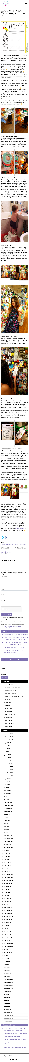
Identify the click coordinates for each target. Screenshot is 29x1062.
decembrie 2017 (8, 943)
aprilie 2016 (7, 1003)
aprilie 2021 (7, 826)
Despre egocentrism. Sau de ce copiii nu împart (7, 551)
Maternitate (7, 702)
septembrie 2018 (8, 919)
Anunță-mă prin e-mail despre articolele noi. (14, 622)
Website (3, 600)
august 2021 (7, 814)
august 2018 (7, 922)
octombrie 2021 (8, 808)
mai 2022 (6, 788)
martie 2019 (7, 901)
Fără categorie (8, 699)
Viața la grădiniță (9, 723)
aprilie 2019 (7, 898)
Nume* (3, 663)
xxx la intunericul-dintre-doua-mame (15, 1033)
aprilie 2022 (7, 791)
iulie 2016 (6, 994)
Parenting (7, 705)
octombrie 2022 (8, 773)
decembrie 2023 (8, 734)
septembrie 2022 (8, 776)
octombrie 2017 (8, 949)
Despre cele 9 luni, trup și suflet (13, 688)
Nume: (3, 589)
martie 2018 (7, 934)
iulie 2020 (7, 853)
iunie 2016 (7, 997)
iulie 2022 (7, 782)
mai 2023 (6, 752)
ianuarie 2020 (8, 871)
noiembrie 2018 (8, 913)
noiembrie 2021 (8, 805)
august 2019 (7, 886)
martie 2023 (7, 758)
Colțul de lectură (9, 685)
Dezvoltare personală (10, 691)
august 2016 (7, 991)
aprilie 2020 (7, 862)
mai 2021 (6, 823)
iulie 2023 (7, 746)
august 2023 (7, 743)
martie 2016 (7, 1006)
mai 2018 (6, 928)
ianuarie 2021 (8, 835)
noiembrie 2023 (8, 737)
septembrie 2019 (8, 883)
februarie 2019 (8, 904)
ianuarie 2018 (8, 940)
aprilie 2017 (7, 967)
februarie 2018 (8, 937)
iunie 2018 (7, 925)
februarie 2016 (8, 1009)
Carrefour (9, 93)
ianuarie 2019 (8, 907)
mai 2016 (6, 1000)
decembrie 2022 (8, 767)
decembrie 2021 (8, 802)
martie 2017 (7, 970)
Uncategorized (8, 717)
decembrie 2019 (8, 874)
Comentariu (4, 576)
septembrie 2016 (8, 988)
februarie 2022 (8, 797)
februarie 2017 (8, 973)
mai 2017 (6, 964)
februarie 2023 (8, 761)
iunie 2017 (7, 961)
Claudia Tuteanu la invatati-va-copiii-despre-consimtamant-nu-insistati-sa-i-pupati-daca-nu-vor (16, 1041)
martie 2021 (7, 829)
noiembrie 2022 (8, 770)
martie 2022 (7, 794)
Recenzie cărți (8, 708)
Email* (3, 668)
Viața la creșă (8, 720)
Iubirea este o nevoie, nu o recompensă (15, 647)
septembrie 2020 (8, 847)
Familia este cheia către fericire (13, 697)
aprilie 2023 (7, 755)
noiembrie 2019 (8, 877)
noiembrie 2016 (8, 982)
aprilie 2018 (7, 931)
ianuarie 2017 (8, 976)
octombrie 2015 (8, 1021)
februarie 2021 (8, 832)
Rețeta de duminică (9, 714)
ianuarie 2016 (8, 1012)
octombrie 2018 (8, 916)
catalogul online (19, 528)
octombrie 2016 (8, 985)
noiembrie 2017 (8, 946)
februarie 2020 (8, 868)
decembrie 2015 (8, 1015)
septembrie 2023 (8, 740)
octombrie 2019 (8, 880)
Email (3, 595)
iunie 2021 (7, 820)
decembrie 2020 (8, 838)
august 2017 (7, 955)
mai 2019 (6, 895)
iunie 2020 (7, 856)
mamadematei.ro (20, 1056)
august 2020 (7, 850)
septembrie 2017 (8, 952)
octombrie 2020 (8, 844)
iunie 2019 (7, 892)
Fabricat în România (10, 694)
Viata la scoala (8, 726)
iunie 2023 (7, 749)
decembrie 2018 (8, 910)
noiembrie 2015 (8, 1018)
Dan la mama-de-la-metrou (12, 1036)
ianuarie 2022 (8, 799)
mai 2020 (6, 859)
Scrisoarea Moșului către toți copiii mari (16, 634)
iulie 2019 (6, 889)
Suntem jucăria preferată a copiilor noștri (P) (7, 545)
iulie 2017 (7, 958)
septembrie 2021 (8, 811)
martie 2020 (7, 865)
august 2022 (7, 779)
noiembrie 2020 (8, 841)
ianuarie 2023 (8, 764)
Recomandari (8, 711)
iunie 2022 (7, 785)
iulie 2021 (6, 817)
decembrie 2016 (8, 979)
